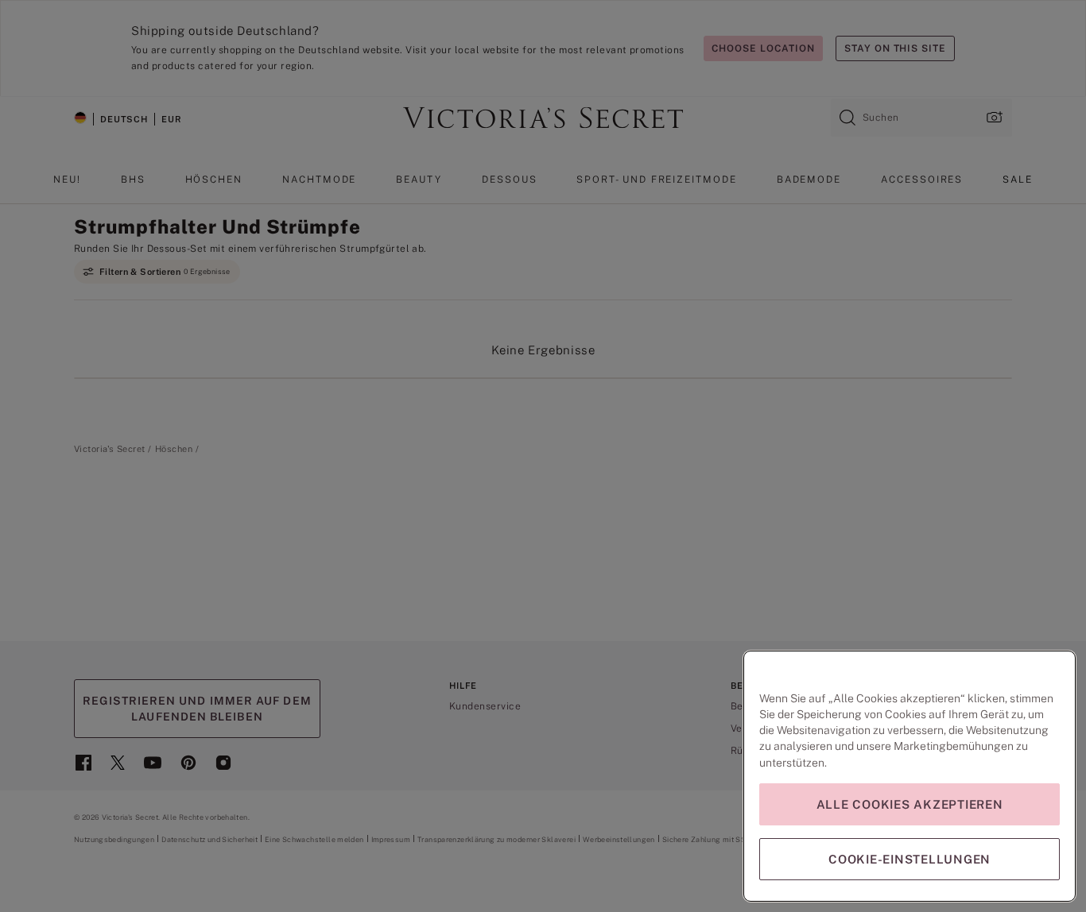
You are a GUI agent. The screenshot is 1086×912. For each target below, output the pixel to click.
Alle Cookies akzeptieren (909, 804)
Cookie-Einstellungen (909, 859)
